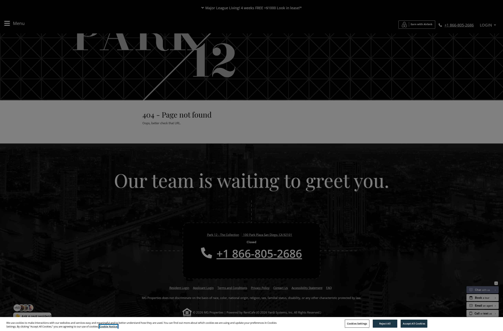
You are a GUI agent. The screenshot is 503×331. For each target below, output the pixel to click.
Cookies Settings (357, 323)
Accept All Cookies (414, 323)
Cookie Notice (108, 326)
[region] (251, 324)
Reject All (385, 323)
